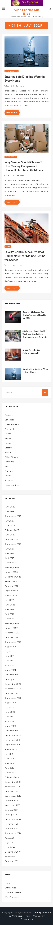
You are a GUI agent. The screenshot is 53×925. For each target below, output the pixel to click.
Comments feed (13, 892)
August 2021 (10, 646)
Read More (10, 112)
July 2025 (9, 521)
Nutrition (9, 452)
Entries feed (10, 888)
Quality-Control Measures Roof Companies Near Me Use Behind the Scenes (25, 256)
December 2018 (13, 782)
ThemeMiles (27, 919)
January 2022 (11, 628)
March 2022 (10, 618)
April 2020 (10, 721)
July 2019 (9, 754)
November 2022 (13, 581)
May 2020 (9, 716)
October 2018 (11, 791)
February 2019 (12, 777)
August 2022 (11, 595)
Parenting (9, 461)
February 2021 (12, 674)
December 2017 (12, 800)
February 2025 (12, 530)
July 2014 (9, 842)
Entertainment (12, 424)
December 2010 (13, 852)
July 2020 (9, 707)
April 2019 (9, 768)
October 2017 (11, 810)
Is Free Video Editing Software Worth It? (31, 351)
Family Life (10, 429)
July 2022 (9, 600)
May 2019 (9, 763)
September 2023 (13, 544)
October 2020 (11, 693)
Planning (9, 471)
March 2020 (10, 726)
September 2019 (13, 744)
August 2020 (11, 702)
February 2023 (12, 567)
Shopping (9, 480)
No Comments (18, 86)
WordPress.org (12, 897)
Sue (7, 86)
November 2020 (13, 688)
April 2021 (9, 665)
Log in (8, 883)
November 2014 (12, 824)
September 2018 (13, 796)
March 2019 (10, 772)
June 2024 (10, 535)
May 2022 (9, 609)
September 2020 (13, 698)
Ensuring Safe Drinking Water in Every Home (35, 370)
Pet (6, 466)
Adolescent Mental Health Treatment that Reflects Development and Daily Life (35, 334)
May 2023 (9, 553)
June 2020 (10, 712)
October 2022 (11, 586)
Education (10, 420)
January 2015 (11, 814)
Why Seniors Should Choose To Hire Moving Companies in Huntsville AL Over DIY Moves (24, 166)
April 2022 (9, 614)
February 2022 (12, 623)
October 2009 (12, 861)
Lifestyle (8, 448)
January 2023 (11, 572)
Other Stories (10, 157)
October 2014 (11, 828)
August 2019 (11, 749)
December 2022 (13, 577)
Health (8, 433)
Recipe (8, 476)
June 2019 (10, 758)
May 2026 (9, 511)
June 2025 (10, 525)
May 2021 (9, 661)
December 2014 (13, 819)
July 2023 (9, 549)
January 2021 (11, 679)
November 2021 (12, 633)
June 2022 (10, 605)
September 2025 (13, 516)
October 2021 (11, 637)
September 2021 (13, 642)
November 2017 (12, 805)
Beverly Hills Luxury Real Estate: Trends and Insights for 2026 (34, 315)
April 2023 (9, 558)
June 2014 (10, 847)
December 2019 (13, 735)
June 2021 (9, 656)
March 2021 (10, 670)
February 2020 (12, 730)
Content (9, 415)
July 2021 (9, 651)
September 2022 (13, 590)
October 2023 (11, 539)
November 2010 (12, 856)
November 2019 (12, 740)
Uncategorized (11, 71)
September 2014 (13, 833)
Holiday (8, 438)
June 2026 (10, 507)
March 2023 (10, 563)
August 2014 (11, 838)
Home (7, 246)
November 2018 (12, 786)
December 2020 (13, 684)
